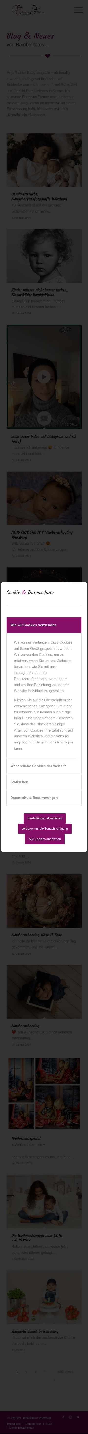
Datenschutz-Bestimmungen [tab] (34, 798)
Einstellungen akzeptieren (44, 818)
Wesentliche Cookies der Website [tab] (38, 766)
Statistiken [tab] (19, 782)
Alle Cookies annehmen (45, 839)
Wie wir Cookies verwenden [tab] (33, 625)
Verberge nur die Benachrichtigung (45, 828)
